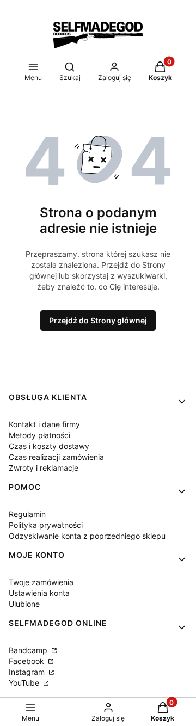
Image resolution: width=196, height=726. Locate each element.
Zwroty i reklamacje (43, 467)
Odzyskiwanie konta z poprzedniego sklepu (87, 535)
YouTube (25, 682)
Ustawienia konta (39, 593)
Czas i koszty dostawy (49, 446)
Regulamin (27, 514)
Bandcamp (29, 650)
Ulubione (24, 603)
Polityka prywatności (46, 525)
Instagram (28, 671)
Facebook (27, 661)
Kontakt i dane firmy (44, 424)
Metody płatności (39, 435)
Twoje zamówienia (41, 582)
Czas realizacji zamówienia (56, 457)
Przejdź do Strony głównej (98, 320)
